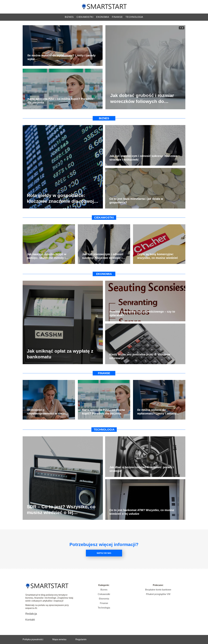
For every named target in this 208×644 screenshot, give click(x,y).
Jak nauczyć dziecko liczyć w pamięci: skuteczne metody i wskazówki (46, 256)
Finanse (117, 17)
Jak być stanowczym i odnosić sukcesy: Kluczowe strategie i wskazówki (143, 157)
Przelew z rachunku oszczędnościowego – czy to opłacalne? (142, 313)
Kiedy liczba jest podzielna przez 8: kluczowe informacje (139, 356)
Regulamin (80, 639)
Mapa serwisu (59, 639)
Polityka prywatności (33, 639)
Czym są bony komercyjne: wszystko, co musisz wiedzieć (157, 256)
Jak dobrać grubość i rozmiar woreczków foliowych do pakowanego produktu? (142, 98)
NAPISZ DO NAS (104, 553)
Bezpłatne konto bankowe (158, 589)
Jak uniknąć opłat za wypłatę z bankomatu (60, 353)
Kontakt (30, 619)
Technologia (134, 17)
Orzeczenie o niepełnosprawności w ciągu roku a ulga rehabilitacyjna (46, 411)
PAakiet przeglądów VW (158, 594)
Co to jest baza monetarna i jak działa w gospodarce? (136, 200)
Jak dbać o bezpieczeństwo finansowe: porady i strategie (141, 469)
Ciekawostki (85, 17)
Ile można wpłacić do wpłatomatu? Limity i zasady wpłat (61, 57)
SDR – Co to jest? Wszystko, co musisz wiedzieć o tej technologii (61, 509)
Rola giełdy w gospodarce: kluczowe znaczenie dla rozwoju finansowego (62, 198)
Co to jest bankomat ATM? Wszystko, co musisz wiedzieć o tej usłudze (141, 512)
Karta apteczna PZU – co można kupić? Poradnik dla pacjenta (60, 100)
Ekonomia (102, 17)
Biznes (69, 17)
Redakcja (31, 613)
